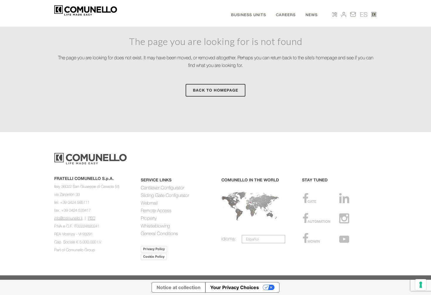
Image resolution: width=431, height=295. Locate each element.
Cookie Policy (153, 256)
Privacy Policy (154, 249)
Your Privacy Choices (234, 287)
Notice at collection (179, 287)
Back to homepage (215, 90)
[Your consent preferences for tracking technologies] (420, 284)
